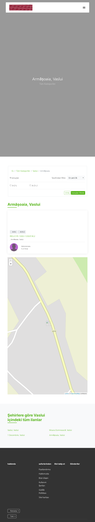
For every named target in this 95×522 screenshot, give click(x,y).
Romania (13, 511)
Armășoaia (14, 239)
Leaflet (67, 393)
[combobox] (76, 178)
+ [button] (10, 260)
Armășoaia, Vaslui (57, 435)
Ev (12, 171)
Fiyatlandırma (45, 469)
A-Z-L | (35, 185)
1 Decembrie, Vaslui (16, 435)
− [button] (10, 263)
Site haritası (44, 497)
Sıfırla (67, 193)
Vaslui (35, 171)
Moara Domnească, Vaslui (60, 430)
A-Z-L (14, 185)
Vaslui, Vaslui (13, 430)
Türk (12, 516)
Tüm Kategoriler (23, 171)
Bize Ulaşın (43, 478)
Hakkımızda (44, 474)
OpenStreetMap (75, 393)
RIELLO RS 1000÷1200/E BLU (22, 236)
